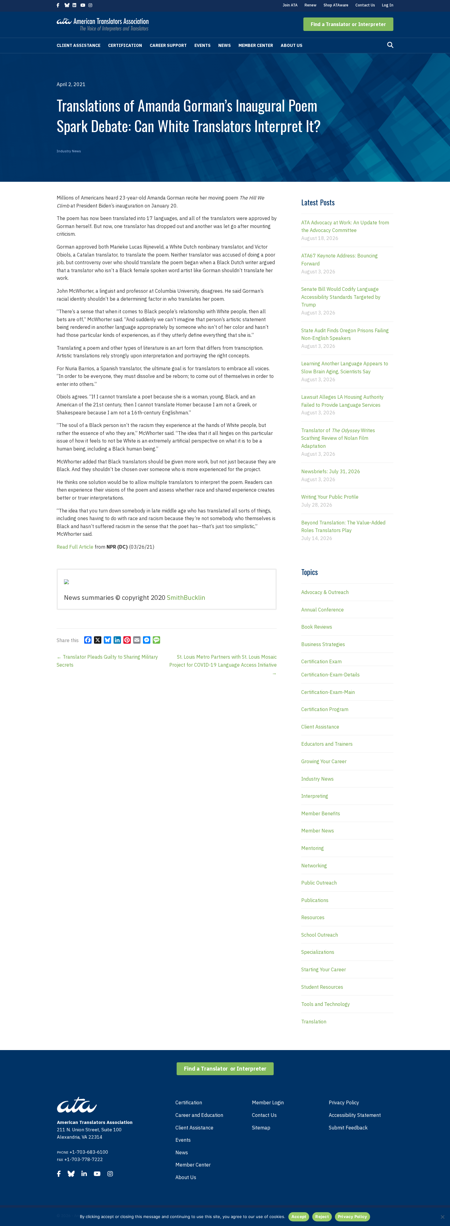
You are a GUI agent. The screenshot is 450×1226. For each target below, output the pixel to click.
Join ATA (290, 5)
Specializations (317, 952)
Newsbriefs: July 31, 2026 (330, 471)
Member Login (268, 1102)
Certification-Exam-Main (328, 692)
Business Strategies (323, 644)
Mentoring (312, 848)
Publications (314, 900)
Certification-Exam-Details (330, 675)
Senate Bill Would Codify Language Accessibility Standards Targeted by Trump (341, 297)
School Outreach (319, 935)
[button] (348, 24)
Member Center (255, 45)
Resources (312, 917)
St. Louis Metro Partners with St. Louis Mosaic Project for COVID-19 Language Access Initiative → (223, 665)
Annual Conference (322, 610)
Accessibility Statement (355, 1115)
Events (202, 45)
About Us (291, 45)
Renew (311, 5)
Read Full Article (75, 547)
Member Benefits (320, 813)
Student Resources (322, 987)
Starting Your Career (323, 969)
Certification (125, 45)
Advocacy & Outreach (325, 592)
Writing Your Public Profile (329, 497)
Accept (298, 1216)
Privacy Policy (344, 1102)
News (224, 45)
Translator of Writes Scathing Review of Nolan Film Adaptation (338, 438)
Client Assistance (78, 45)
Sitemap (261, 1128)
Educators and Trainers (327, 744)
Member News (317, 831)
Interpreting (314, 796)
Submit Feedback (348, 1128)
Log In (387, 5)
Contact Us (365, 5)
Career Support (168, 45)
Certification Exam (321, 661)
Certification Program (324, 709)
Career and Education (199, 1115)
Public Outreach (319, 883)
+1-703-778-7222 (83, 1159)
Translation (313, 1021)
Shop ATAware (336, 5)
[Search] (390, 45)
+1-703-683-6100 (88, 1152)
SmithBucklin (186, 597)
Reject (322, 1216)
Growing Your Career (324, 761)
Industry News (69, 151)
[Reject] (442, 1217)
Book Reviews (316, 627)
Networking (314, 865)
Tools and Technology (325, 1004)
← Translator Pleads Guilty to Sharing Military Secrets (107, 661)
